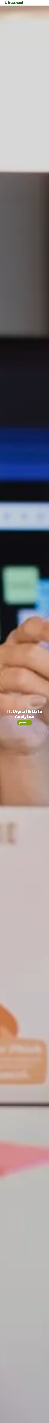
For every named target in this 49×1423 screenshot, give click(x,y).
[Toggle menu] (44, 2)
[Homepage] (13, 2)
